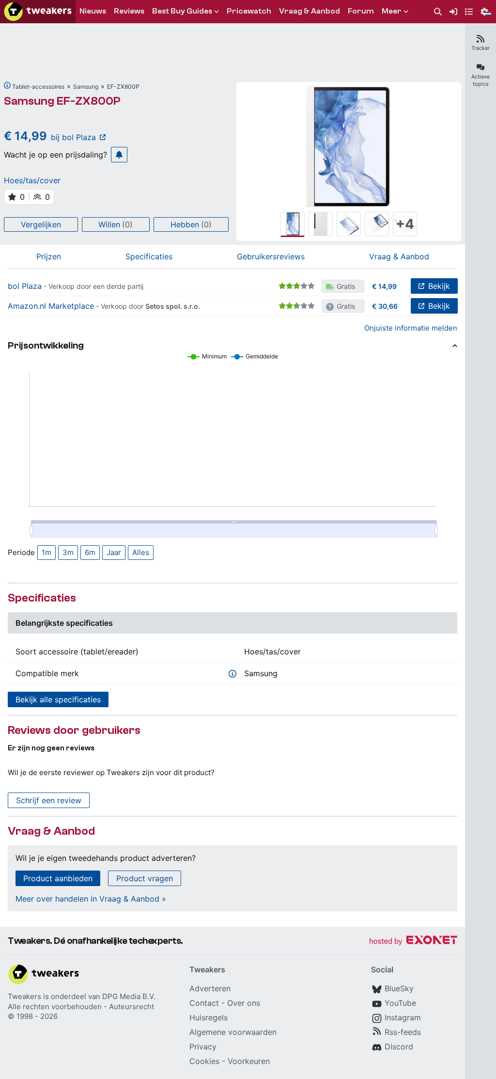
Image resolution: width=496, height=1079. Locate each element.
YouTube (400, 1003)
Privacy (203, 1046)
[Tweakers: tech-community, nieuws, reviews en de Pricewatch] (38, 11)
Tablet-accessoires (38, 86)
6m (90, 552)
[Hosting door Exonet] (413, 941)
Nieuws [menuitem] (92, 11)
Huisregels (208, 1017)
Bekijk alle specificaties (58, 699)
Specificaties (148, 256)
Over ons (243, 1003)
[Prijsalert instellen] (119, 154)
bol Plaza (25, 286)
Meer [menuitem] (392, 11)
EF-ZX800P (123, 86)
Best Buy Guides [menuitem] (182, 11)
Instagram (403, 1017)
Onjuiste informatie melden (410, 328)
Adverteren (210, 988)
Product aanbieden (58, 878)
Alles (140, 552)
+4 (405, 224)
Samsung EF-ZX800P (62, 101)
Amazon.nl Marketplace (51, 306)
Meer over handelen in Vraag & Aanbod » (91, 899)
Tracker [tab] (480, 48)
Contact (204, 1003)
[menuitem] (438, 11)
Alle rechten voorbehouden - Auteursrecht (81, 1006)
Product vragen (144, 878)
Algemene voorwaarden (233, 1032)
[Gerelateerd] (7, 85)
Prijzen (48, 256)
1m (46, 552)
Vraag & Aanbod (399, 256)
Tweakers (24, 996)
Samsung (85, 86)
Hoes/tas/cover (32, 180)
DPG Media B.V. (128, 996)
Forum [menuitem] (361, 11)
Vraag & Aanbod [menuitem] (309, 11)
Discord (399, 1046)
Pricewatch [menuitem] (249, 11)
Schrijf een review (48, 800)
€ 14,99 (384, 286)
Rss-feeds (403, 1032)
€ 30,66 (385, 306)
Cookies (204, 1061)
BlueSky (399, 988)
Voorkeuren (249, 1061)
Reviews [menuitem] (129, 11)
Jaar (114, 552)
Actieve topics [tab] (480, 80)
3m (68, 552)
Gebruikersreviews (271, 256)
